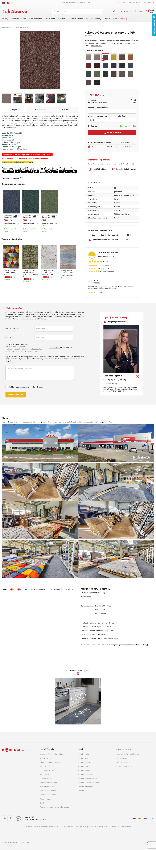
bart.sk (27, 842)
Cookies (43, 803)
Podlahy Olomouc (85, 774)
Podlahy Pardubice (85, 787)
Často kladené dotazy (48, 795)
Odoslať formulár (15, 395)
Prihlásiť (139, 11)
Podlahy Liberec (84, 770)
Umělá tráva (50, 19)
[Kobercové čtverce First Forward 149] (40, 60)
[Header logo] (16, 11)
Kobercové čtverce (75, 19)
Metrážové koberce (18, 19)
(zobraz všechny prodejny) (136, 645)
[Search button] (54, 11)
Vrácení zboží (45, 778)
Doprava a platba (47, 770)
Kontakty (129, 11)
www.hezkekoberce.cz (11, 842)
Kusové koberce (35, 19)
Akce (115, 19)
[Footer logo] (13, 750)
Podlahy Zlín (82, 791)
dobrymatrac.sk (135, 2)
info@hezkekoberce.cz (126, 169)
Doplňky (107, 19)
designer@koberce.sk (117, 321)
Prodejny (119, 11)
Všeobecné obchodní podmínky (53, 754)
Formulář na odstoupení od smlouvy (54, 807)
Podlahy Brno (83, 758)
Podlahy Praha (83, 754)
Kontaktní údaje (46, 758)
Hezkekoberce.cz (7, 27)
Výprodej (123, 19)
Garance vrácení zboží (49, 782)
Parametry (40, 109)
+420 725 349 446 (100, 169)
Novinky (5, 19)
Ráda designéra (46, 799)
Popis (14, 109)
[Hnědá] (115, 188)
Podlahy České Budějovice (88, 782)
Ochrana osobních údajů (50, 762)
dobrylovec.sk (149, 2)
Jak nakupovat (46, 766)
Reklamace (44, 774)
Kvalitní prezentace (47, 787)
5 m (94, 147)
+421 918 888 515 (117, 391)
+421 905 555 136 (69, 2)
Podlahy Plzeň (83, 766)
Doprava (65, 109)
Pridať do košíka (114, 132)
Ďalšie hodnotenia (105, 256)
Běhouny (61, 19)
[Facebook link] (4, 818)
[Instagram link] (11, 818)
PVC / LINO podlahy (93, 19)
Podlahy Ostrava (84, 762)
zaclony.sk (122, 2)
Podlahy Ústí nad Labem (87, 778)
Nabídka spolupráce (48, 791)
